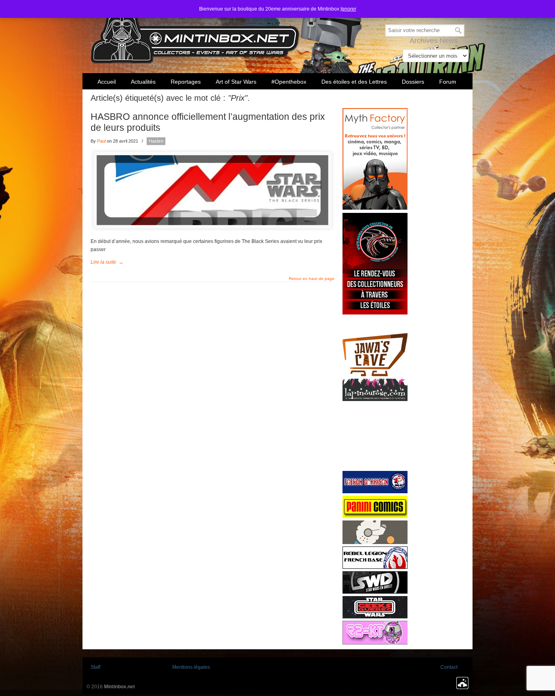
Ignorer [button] (348, 9)
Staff (95, 667)
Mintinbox (195, 33)
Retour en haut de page (311, 279)
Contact (448, 667)
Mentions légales (191, 667)
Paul (101, 141)
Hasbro (156, 141)
